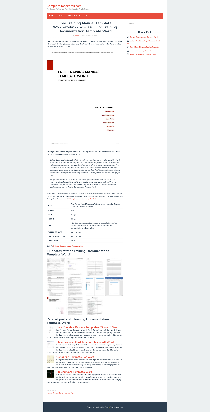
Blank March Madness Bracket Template (144, 47)
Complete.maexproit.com (64, 6)
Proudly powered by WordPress (98, 407)
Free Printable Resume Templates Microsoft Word (87, 327)
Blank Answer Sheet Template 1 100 (143, 54)
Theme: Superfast (116, 407)
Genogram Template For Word (75, 357)
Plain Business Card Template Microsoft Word (85, 342)
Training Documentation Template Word (82, 199)
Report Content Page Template (141, 51)
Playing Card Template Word (74, 372)
